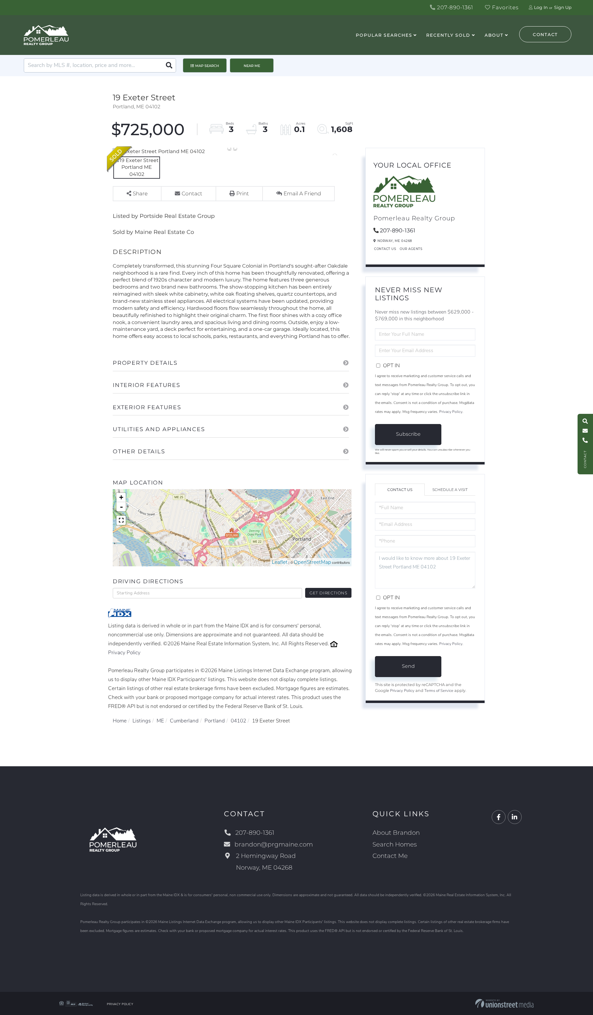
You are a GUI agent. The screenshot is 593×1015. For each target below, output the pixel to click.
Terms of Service (438, 690)
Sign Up (562, 7)
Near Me (252, 66)
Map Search (207, 66)
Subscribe (408, 434)
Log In (541, 7)
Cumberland (184, 720)
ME (160, 720)
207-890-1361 (454, 7)
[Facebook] (498, 817)
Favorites (504, 7)
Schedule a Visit (450, 489)
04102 (238, 720)
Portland (214, 720)
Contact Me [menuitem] (390, 855)
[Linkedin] (514, 817)
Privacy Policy (124, 652)
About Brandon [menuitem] (396, 832)
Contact (545, 34)
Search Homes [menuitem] (394, 844)
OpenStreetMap (312, 562)
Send (408, 666)
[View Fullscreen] (121, 520)
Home (120, 720)
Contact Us (385, 249)
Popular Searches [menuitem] (384, 35)
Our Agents (411, 249)
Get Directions (328, 592)
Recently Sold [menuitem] (448, 35)
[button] (169, 65)
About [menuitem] (494, 35)
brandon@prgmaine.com (273, 844)
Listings (141, 720)
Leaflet (280, 562)
